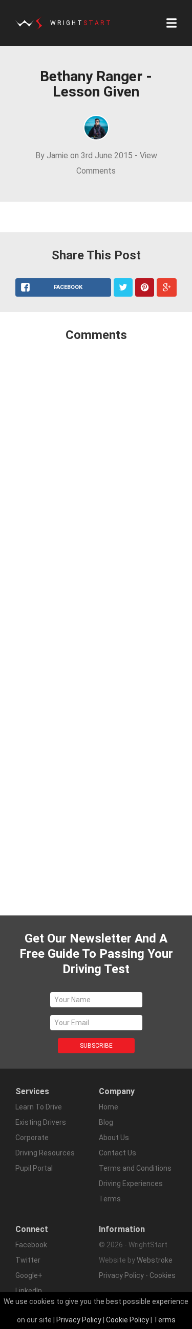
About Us (114, 1137)
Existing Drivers (40, 1122)
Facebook (31, 1245)
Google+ (28, 1275)
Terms (165, 1320)
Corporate (32, 1137)
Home (108, 1107)
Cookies (163, 1275)
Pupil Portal (34, 1168)
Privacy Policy (121, 1275)
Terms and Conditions (135, 1168)
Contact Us (117, 1153)
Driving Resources (45, 1153)
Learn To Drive (38, 1107)
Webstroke (155, 1260)
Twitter (27, 1260)
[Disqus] (96, 485)
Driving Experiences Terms (131, 1191)
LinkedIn (28, 1291)
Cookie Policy (127, 1320)
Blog (106, 1122)
